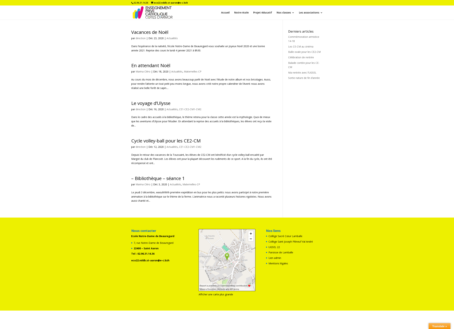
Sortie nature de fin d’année (304, 78)
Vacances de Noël (149, 32)
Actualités (172, 38)
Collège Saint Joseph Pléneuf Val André (290, 241)
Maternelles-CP (192, 71)
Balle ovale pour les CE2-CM (304, 52)
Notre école (241, 12)
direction (141, 38)
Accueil (225, 12)
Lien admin (274, 258)
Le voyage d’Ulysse (150, 103)
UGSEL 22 (274, 247)
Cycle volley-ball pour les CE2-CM (166, 140)
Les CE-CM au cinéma (300, 46)
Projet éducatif (262, 12)
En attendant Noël (150, 65)
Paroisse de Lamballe (280, 252)
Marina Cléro (143, 71)
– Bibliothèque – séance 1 (158, 178)
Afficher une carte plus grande (216, 294)
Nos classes (284, 12)
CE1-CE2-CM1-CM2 (190, 109)
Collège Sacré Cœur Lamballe (285, 236)
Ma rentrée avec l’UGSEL (302, 72)
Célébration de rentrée (301, 57)
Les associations (309, 12)
